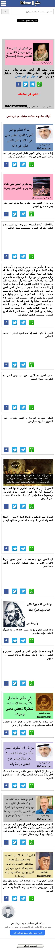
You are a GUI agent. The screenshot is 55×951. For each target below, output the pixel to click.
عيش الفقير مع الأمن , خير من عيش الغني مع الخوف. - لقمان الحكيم (28, 377)
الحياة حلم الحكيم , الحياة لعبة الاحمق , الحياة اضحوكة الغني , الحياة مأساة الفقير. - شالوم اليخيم (28, 518)
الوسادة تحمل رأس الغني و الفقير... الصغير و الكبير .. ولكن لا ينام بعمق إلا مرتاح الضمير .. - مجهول (28, 654)
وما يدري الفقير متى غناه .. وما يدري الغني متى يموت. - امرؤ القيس (28, 204)
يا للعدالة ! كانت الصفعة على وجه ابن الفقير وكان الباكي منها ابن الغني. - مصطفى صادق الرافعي (28, 226)
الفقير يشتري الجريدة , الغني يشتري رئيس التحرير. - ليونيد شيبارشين (28, 419)
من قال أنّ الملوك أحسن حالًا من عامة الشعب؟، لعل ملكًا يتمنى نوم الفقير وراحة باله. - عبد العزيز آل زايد (28, 774)
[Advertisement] (27, 30)
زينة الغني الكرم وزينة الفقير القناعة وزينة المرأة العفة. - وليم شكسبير (28, 631)
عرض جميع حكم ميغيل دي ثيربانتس (27, 932)
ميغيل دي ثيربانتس (26, 76)
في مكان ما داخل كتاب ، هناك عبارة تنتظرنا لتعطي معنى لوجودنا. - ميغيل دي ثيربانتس (28, 723)
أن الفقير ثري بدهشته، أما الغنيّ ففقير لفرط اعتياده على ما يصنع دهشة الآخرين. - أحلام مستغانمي (28, 562)
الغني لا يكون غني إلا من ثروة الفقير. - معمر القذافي (28, 334)
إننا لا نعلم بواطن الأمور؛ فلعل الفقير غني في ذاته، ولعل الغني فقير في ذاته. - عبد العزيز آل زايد (28, 154)
